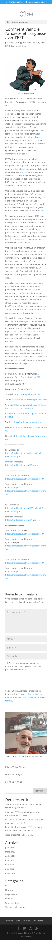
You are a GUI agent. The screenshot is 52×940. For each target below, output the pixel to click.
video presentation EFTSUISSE (19, 835)
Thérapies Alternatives (15, 907)
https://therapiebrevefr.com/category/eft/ (24, 479)
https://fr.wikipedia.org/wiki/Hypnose (22, 465)
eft (19, 93)
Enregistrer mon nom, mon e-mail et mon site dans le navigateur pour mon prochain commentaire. (23, 666)
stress (25, 172)
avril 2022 (9, 869)
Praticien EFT (34, 377)
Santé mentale (12, 903)
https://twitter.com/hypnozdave (27, 422)
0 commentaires (18, 46)
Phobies (9, 898)
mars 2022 (10, 873)
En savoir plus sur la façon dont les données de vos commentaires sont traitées (25, 697)
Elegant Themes (23, 933)
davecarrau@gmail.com (20, 42)
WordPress (26, 936)
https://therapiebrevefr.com (27, 394)
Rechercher (40, 790)
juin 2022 (9, 860)
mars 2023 (10, 851)
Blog (18, 920)
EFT (6, 46)
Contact (27, 920)
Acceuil (9, 920)
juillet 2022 (10, 856)
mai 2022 (9, 864)
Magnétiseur (11, 894)
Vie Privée (38, 920)
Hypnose (9, 461)
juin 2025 (9, 847)
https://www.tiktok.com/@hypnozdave (29, 399)
